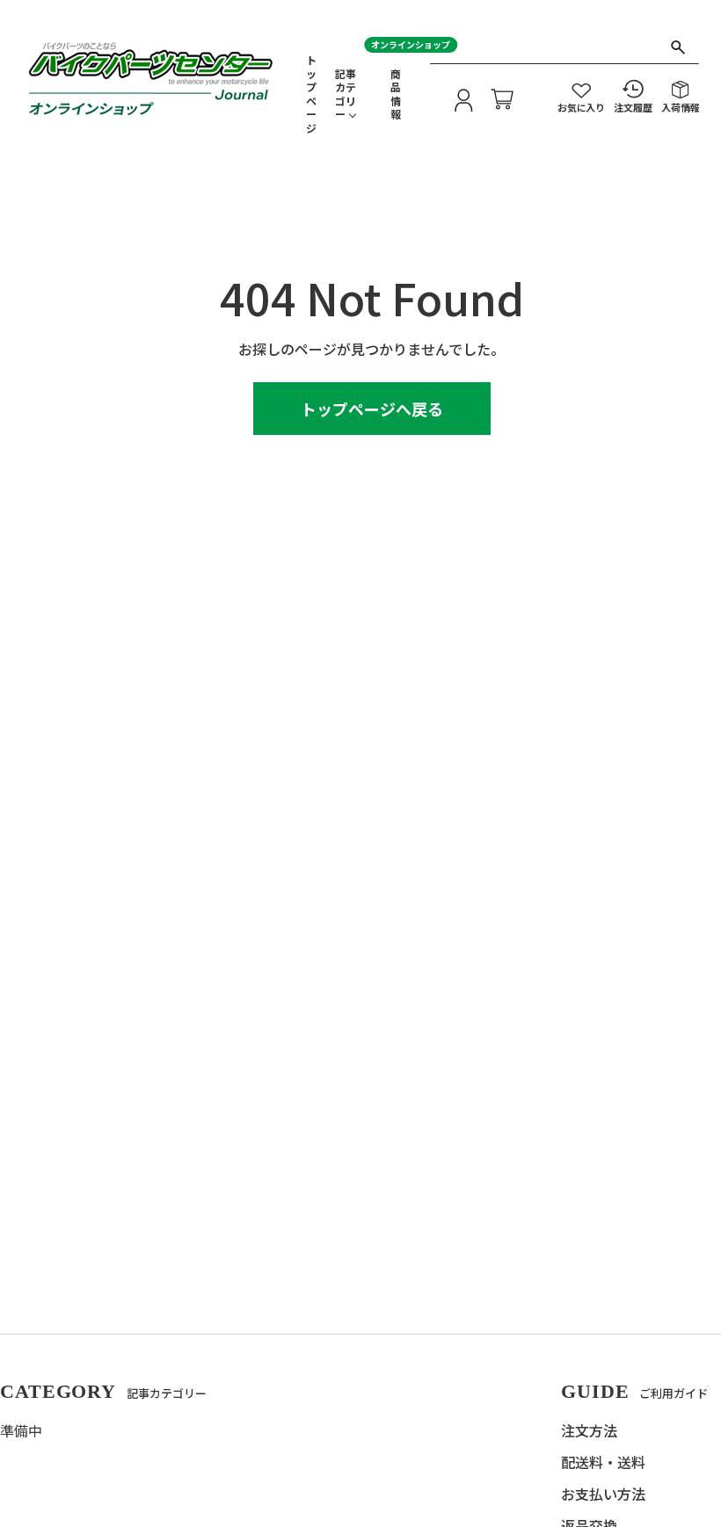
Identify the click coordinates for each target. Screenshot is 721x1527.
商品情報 (395, 94)
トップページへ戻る (372, 408)
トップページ (311, 94)
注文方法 (589, 1430)
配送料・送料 (603, 1462)
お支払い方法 (603, 1494)
